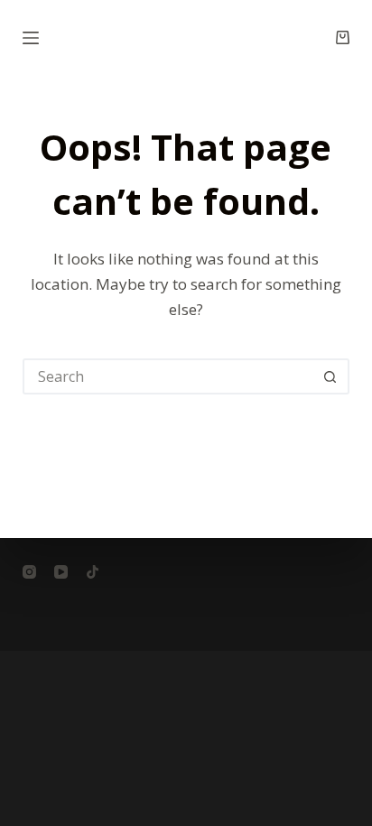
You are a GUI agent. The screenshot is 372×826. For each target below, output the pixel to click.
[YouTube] (61, 572)
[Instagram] (29, 572)
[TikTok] (92, 572)
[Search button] (330, 376)
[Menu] (31, 38)
